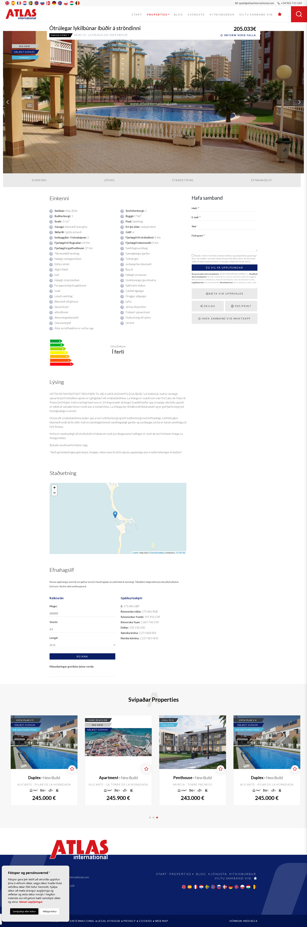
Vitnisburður (222, 14)
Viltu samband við (256, 14)
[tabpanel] (265, 760)
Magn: (53, 606)
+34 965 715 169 (291, 3)
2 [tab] (153, 817)
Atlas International (23, 14)
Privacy (129, 920)
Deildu (209, 306)
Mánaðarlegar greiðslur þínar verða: (72, 666)
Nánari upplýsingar (31, 902)
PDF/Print (242, 306)
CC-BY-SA (180, 552)
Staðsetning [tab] (183, 180)
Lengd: (54, 637)
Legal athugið (109, 920)
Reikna (82, 656)
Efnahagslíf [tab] (261, 180)
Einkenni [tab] (39, 180)
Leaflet (135, 552)
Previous (7, 102)
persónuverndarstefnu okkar (231, 258)
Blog (178, 14)
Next (299, 102)
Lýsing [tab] (109, 180)
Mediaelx (250, 920)
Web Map (161, 920)
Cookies (145, 920)
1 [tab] (150, 817)
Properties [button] (157, 14)
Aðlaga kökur (50, 911)
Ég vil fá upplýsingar (224, 267)
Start (137, 14)
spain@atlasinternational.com (256, 3)
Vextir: (54, 622)
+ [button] (54, 487)
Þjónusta (196, 14)
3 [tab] (157, 817)
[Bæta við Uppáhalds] (70, 769)
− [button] (54, 493)
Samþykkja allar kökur (24, 911)
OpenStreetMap (157, 552)
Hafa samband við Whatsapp (226, 318)
